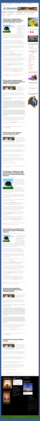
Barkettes (7, 75)
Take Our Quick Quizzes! (16, 393)
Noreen (30, 63)
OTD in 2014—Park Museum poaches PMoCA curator (12, 133)
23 (36, 406)
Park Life (14, 74)
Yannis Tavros (31, 69)
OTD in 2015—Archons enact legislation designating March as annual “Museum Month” (14, 82)
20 (32, 406)
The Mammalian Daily (12, 9)
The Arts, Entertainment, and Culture (20, 74)
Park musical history (14, 75)
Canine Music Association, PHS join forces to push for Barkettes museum (14, 230)
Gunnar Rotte (31, 55)
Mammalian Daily (31, 58)
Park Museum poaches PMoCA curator (13, 340)
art (6, 373)
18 (29, 406)
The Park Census (31, 46)
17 (28, 406)
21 (33, 406)
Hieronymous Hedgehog (32, 56)
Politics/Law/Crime (17, 126)
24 (28, 408)
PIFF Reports (31, 68)
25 (29, 408)
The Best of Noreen (16, 391)
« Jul (28, 413)
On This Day (11, 74)
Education (11, 126)
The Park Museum (12, 122)
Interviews (14, 392)
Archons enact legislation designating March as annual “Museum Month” (12, 290)
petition (18, 75)
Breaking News (8, 74)
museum (10, 75)
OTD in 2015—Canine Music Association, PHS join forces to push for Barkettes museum (13, 20)
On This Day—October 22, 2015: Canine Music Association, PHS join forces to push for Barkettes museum (14, 173)
